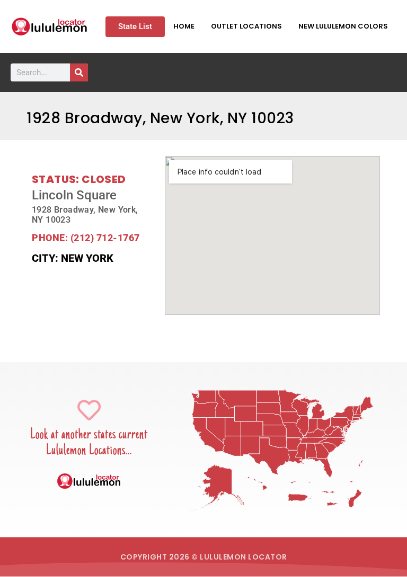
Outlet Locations (246, 26)
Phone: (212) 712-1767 (86, 237)
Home (183, 26)
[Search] (79, 72)
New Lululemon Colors (343, 26)
